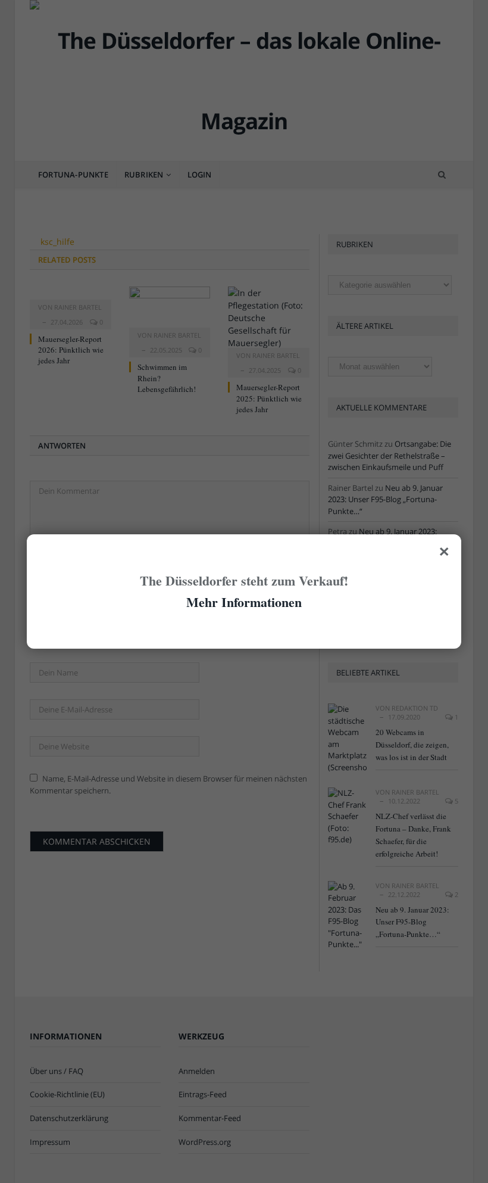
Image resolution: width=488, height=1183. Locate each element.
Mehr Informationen (244, 602)
